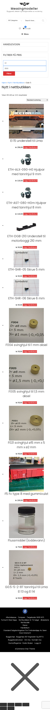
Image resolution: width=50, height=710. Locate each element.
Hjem (4, 82)
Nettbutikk (25, 622)
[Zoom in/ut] (3, 704)
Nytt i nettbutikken (16, 82)
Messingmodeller (24, 9)
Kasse (25, 625)
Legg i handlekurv (30, 147)
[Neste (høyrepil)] (10, 708)
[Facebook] (25, 611)
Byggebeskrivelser (15, 640)
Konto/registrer (14, 643)
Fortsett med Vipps (9, 620)
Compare (21, 617)
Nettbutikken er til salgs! (29, 620)
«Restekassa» (11, 617)
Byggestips (10, 637)
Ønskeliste (45, 620)
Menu (26, 34)
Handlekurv (25, 628)
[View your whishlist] (20, 28)
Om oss (27, 640)
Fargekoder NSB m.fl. (35, 617)
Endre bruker (27, 643)
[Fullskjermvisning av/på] (10, 704)
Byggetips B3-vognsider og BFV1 (30, 637)
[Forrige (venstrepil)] (3, 708)
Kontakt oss (37, 640)
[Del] (18, 704)
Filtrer (9, 73)
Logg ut (37, 643)
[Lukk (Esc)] (25, 704)
